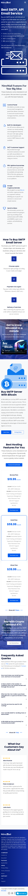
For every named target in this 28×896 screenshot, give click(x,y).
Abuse (2, 873)
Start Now (6, 432)
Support (3, 881)
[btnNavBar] (25, 2)
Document (4, 858)
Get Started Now (14, 643)
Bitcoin (22, 190)
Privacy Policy (4, 868)
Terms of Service (5, 870)
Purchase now (14, 510)
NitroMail (3, 890)
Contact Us (4, 855)
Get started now (6, 48)
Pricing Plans (18, 432)
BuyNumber (4, 863)
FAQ (7, 664)
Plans (17, 610)
